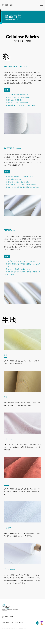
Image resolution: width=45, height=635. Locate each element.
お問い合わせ (5, 622)
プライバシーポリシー (17, 622)
